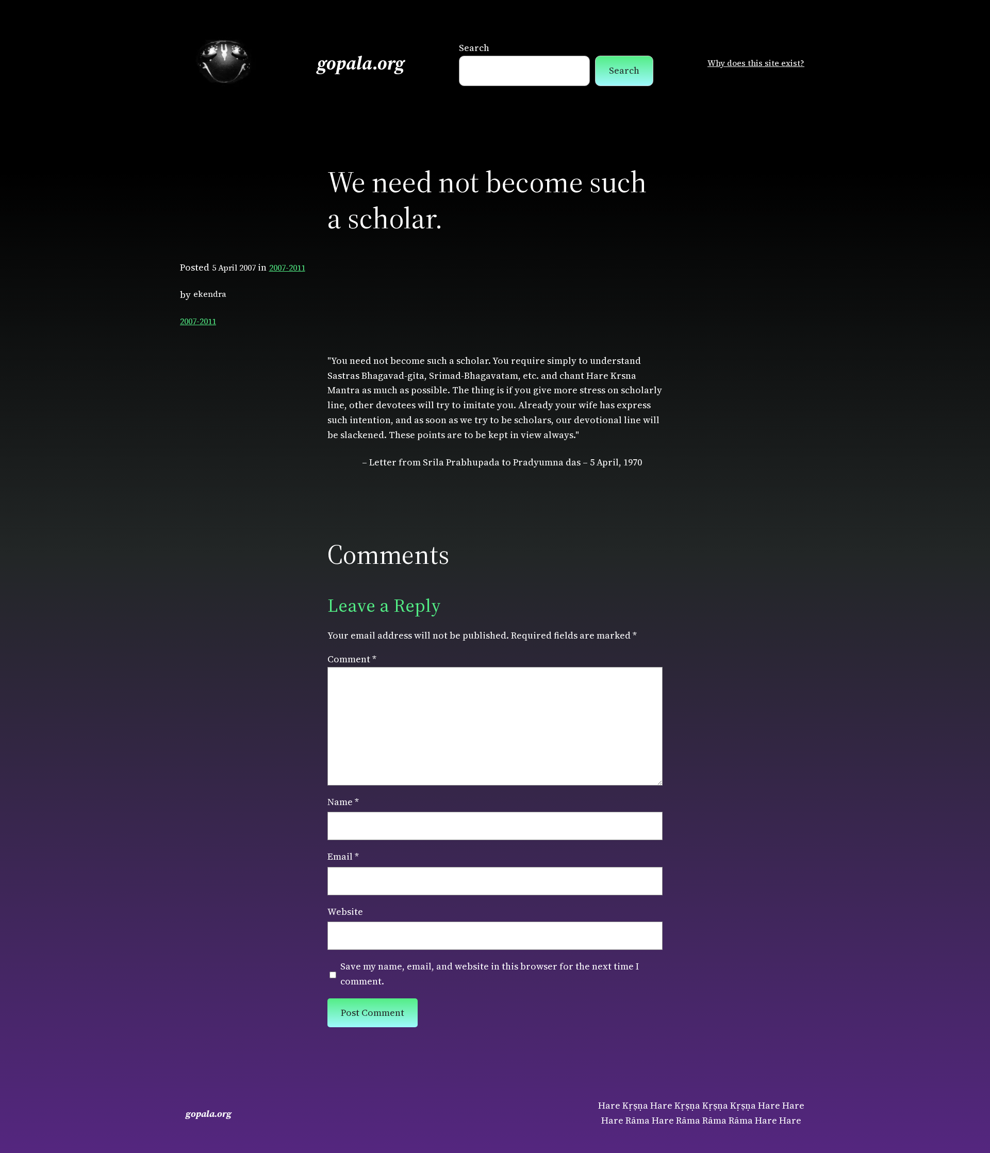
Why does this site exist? (755, 63)
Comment (351, 659)
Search (474, 47)
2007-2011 (287, 267)
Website (345, 911)
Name (343, 801)
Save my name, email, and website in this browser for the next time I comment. (489, 974)
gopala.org (361, 63)
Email (343, 856)
